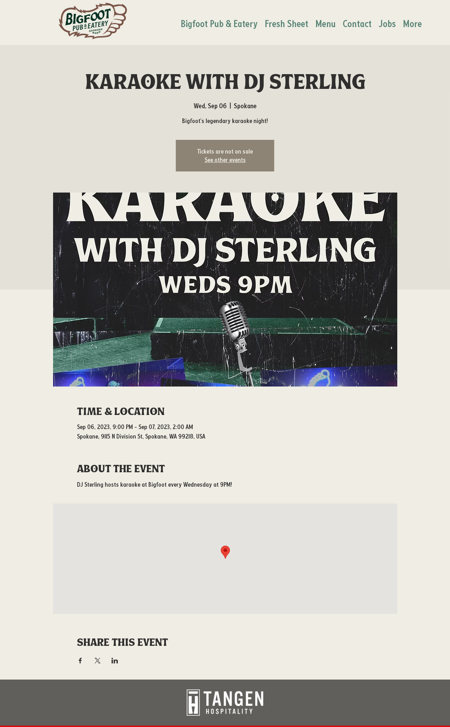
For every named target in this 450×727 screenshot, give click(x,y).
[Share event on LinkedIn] (114, 660)
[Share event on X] (97, 660)
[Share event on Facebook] (80, 660)
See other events (225, 159)
